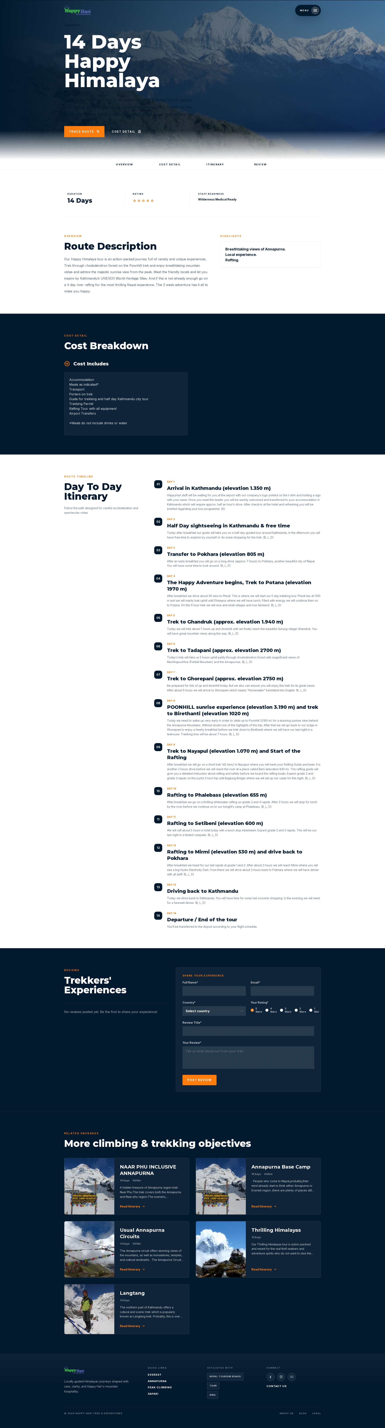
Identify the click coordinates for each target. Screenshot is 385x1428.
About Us (287, 1413)
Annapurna (157, 1381)
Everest (155, 1374)
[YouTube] (292, 1377)
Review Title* (192, 1022)
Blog (303, 1413)
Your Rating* (282, 1007)
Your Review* (191, 1042)
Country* (189, 1002)
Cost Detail (126, 132)
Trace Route (84, 132)
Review (260, 164)
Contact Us (276, 1386)
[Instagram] (281, 1377)
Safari (153, 1393)
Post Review (199, 1080)
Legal (316, 1413)
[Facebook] (270, 1377)
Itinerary (215, 164)
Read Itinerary (132, 1206)
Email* (255, 982)
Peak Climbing (160, 1387)
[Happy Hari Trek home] (74, 1370)
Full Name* (190, 982)
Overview (124, 164)
